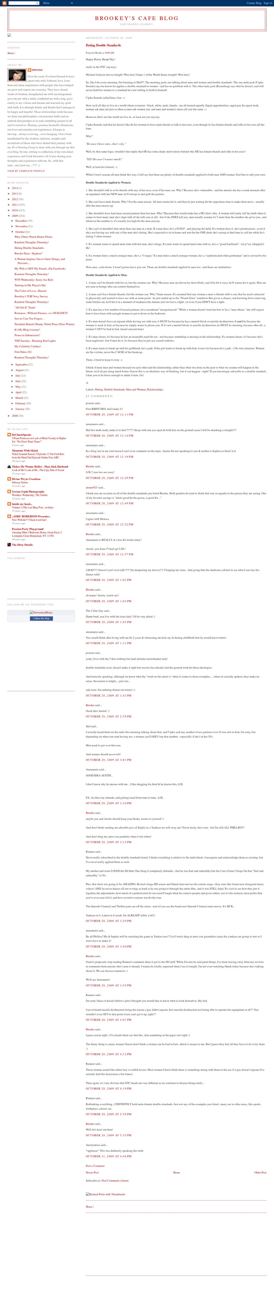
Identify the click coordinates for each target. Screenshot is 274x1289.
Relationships (155, 389)
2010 (15, 210)
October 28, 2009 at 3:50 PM (109, 946)
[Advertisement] (118, 1243)
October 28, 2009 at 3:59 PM (109, 985)
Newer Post (92, 1172)
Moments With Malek (25, 450)
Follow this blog (41, 618)
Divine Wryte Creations (26, 479)
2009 (15, 216)
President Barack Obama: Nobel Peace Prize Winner (44, 324)
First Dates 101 (23, 352)
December (21, 221)
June (18, 381)
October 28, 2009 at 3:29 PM (109, 921)
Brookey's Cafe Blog (137, 18)
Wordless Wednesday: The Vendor (30, 495)
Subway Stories (20, 482)
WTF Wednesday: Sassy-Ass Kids (34, 280)
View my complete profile (26, 171)
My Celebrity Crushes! (28, 346)
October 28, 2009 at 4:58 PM (109, 1114)
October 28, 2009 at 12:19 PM (110, 457)
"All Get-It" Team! (25, 307)
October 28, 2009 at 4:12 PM (109, 1054)
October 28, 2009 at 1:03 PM (109, 601)
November (21, 226)
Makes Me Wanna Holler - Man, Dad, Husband (40, 466)
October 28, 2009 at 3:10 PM (109, 803)
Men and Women (136, 389)
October (20, 232)
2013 (15, 193)
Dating (99, 389)
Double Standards (114, 389)
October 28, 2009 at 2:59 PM (109, 716)
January (20, 409)
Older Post (261, 1172)
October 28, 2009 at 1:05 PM (109, 622)
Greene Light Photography (28, 491)
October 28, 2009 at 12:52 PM (110, 524)
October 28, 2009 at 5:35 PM (109, 1135)
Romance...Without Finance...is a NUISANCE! (41, 313)
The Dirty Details (22, 545)
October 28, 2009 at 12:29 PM (110, 478)
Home (176, 1172)
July (18, 375)
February (20, 403)
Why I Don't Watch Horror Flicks (33, 237)
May (18, 387)
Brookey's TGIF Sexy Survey (31, 296)
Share (89, 1206)
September (21, 364)
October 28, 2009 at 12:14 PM (110, 435)
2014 (15, 188)
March (19, 398)
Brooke (90, 466)
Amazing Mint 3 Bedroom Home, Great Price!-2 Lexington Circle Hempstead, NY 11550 (37, 534)
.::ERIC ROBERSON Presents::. (31, 516)
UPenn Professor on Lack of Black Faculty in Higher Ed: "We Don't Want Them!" (39, 439)
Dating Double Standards (103, 45)
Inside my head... (22, 504)
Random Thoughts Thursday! (32, 242)
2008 (15, 416)
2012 (15, 199)
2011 (15, 205)
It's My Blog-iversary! (27, 329)
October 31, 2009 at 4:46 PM (109, 1156)
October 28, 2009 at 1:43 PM (109, 695)
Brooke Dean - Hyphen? (28, 253)
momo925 (92, 487)
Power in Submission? (27, 335)
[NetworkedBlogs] (41, 612)
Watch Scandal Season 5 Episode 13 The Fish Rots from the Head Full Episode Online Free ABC (38, 455)
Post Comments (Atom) (115, 1180)
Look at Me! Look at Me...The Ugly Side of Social (38, 470)
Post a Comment (95, 1166)
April (18, 392)
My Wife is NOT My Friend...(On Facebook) (40, 268)
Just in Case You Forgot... (29, 318)
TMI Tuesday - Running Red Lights (35, 341)
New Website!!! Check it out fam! (29, 519)
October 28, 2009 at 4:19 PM (109, 1088)
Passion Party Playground (27, 529)
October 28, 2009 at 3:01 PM (109, 760)
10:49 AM (109, 52)
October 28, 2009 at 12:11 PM (110, 414)
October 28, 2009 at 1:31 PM (109, 643)
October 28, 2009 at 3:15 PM (109, 842)
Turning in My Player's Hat (30, 285)
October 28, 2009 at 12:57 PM (110, 554)
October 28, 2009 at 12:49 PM (110, 503)
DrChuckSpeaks (21, 435)
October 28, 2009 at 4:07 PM (109, 1020)
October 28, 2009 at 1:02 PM (109, 580)
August (19, 370)
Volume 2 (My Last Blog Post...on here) (32, 507)
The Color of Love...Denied (30, 291)
